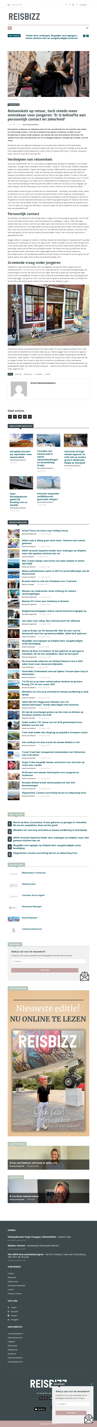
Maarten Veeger (28, 584)
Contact (11, 1273)
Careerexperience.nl (15, 1362)
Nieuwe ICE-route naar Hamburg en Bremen (45, 601)
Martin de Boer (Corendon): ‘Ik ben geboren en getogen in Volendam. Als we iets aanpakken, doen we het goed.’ (50, 38)
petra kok (18, 374)
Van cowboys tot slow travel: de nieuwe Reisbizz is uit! (51, 742)
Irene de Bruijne (28, 557)
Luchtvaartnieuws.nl (15, 1333)
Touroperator (13, 104)
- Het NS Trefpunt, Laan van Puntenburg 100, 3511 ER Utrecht (47, 1255)
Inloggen (83, 5)
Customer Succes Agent (33, 895)
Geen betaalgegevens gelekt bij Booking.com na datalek (18, 499)
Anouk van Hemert (29, 546)
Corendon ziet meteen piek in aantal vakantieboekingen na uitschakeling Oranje (47, 458)
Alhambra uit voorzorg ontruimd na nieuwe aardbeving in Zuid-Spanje (50, 830)
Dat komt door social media (34, 270)
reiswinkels (38, 374)
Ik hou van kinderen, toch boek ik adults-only (33, 1162)
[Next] (87, 36)
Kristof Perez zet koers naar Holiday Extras (45, 530)
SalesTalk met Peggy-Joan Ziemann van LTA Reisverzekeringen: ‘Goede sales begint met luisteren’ (50, 703)
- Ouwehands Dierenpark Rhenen (33, 1245)
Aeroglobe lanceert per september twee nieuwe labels (21, 454)
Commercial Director (32, 929)
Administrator (29, 884)
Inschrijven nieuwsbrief (16, 1285)
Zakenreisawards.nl (15, 1358)
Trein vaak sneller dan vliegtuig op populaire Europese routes (55, 732)
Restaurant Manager (32, 906)
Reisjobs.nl (12, 1354)
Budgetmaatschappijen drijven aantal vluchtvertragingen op (54, 611)
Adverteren (12, 1277)
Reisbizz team (13, 1281)
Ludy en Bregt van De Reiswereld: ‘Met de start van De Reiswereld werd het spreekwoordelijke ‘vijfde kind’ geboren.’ (54, 632)
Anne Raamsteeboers (31, 125)
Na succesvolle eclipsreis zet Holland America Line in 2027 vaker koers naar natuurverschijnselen (52, 662)
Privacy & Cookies (15, 1293)
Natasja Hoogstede (29, 534)
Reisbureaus (28, 374)
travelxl (47, 374)
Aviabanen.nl (12, 1350)
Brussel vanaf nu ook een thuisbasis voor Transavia (49, 581)
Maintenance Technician (34, 872)
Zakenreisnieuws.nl (15, 1337)
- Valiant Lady (39, 1236)
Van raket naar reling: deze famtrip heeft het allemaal (51, 620)
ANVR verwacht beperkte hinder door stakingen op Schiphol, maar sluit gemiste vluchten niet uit (54, 552)
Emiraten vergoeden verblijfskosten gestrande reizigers (48, 496)
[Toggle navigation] (10, 28)
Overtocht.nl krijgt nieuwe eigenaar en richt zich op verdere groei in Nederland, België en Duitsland (75, 457)
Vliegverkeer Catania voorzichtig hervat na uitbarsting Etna (54, 792)
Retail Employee (29, 917)
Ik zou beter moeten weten (24, 1196)
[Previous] (84, 36)
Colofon (11, 1289)
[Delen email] (25, 417)
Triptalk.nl (11, 1341)
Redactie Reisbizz (28, 647)
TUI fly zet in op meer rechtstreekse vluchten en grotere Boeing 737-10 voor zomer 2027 (52, 683)
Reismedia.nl (12, 1346)
